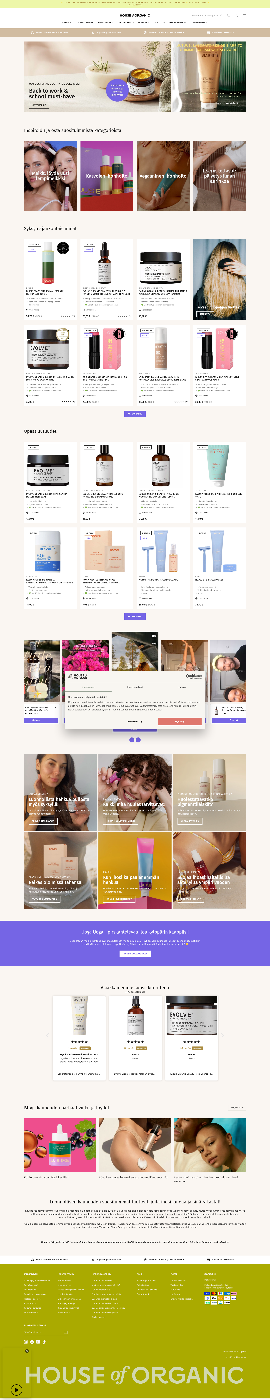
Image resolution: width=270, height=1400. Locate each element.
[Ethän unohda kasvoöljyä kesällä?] (60, 1145)
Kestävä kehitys (65, 1294)
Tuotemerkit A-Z (178, 1280)
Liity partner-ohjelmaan (69, 1299)
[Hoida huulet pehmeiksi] (135, 792)
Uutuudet (67, 22)
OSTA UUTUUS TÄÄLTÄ (226, 103)
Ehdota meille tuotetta (181, 1299)
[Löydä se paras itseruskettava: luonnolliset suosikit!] (135, 1145)
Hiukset (143, 22)
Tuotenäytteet (177, 1285)
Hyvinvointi (176, 22)
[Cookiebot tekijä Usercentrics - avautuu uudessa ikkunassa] (188, 676)
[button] (48, 1035)
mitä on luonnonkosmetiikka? (172, 1214)
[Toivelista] (228, 15)
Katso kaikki (135, 414)
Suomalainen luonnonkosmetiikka (108, 1308)
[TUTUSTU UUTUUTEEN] (60, 870)
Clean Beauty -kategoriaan (116, 1223)
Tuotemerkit (198, 22)
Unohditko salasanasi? (147, 1289)
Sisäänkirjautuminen (146, 1280)
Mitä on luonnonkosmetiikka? (106, 1285)
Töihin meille (64, 1312)
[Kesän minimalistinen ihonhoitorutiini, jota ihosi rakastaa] (210, 1145)
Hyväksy (179, 721)
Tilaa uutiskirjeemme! (68, 1308)
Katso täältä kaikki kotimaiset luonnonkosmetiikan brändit (177, 1217)
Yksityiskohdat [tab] (135, 687)
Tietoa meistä (64, 1280)
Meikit (158, 22)
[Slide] (97, 76)
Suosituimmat (85, 22)
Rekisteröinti (143, 1285)
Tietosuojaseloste (33, 1299)
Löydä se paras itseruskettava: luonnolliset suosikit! (133, 1177)
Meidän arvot (64, 1285)
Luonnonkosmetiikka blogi (104, 1299)
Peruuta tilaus (31, 1312)
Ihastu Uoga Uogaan (135, 954)
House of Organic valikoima (71, 1289)
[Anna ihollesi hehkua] (135, 870)
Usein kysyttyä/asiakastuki (37, 1280)
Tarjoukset (105, 22)
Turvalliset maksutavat (35, 1294)
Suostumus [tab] (88, 687)
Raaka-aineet (98, 1317)
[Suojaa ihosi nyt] (209, 870)
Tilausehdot (30, 1289)
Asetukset (132, 721)
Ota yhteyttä (143, 1294)
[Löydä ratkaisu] (209, 792)
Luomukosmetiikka (101, 1289)
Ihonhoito (125, 22)
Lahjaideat (175, 1294)
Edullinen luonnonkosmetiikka (106, 1294)
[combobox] (207, 15)
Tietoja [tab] (182, 687)
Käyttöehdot (30, 1303)
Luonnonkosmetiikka (102, 1280)
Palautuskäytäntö (32, 1308)
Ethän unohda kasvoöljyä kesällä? (46, 1177)
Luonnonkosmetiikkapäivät (105, 1312)
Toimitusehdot (31, 1285)
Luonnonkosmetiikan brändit (106, 1303)
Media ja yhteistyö (66, 1303)
